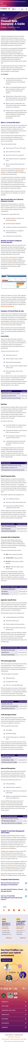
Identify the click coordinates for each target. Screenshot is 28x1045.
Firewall (4, 18)
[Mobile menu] (26, 9)
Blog (4, 15)
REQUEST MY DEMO (6, 960)
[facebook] (14, 910)
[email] (19, 910)
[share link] (24, 910)
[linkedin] (9, 910)
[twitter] (4, 910)
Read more (9, 937)
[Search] (19, 9)
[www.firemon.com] (5, 9)
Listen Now (3, 5)
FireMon (4, 27)
